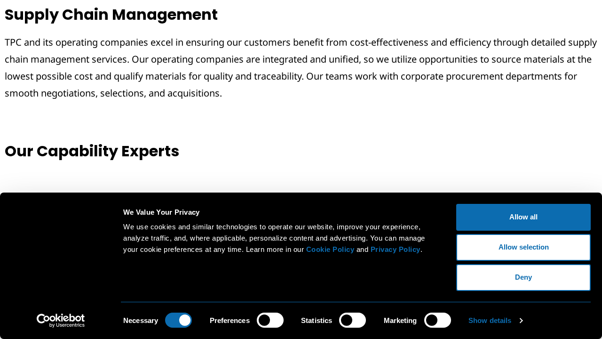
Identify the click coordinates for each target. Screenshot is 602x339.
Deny (523, 277)
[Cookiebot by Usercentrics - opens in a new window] (61, 321)
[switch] (270, 320)
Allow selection (524, 247)
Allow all (523, 217)
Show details (489, 320)
